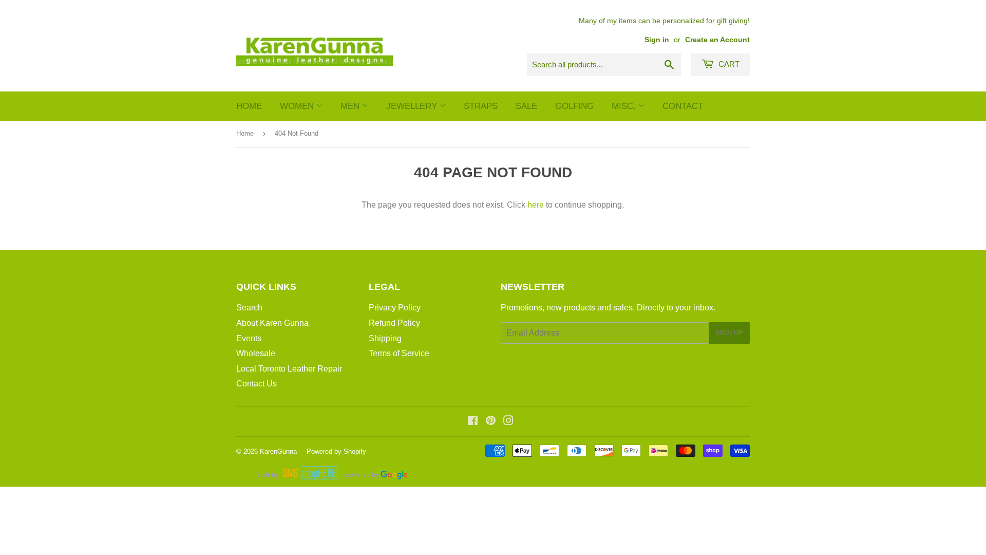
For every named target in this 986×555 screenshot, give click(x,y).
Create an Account (717, 40)
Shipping (385, 338)
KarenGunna (278, 451)
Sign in (656, 40)
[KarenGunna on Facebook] (472, 421)
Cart (728, 64)
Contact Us (256, 383)
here (535, 204)
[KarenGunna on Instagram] (508, 421)
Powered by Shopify (336, 451)
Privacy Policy (395, 307)
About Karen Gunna (272, 323)
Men (351, 106)
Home (249, 106)
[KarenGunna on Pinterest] (490, 421)
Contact (682, 106)
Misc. (625, 106)
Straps (481, 106)
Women (298, 106)
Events (248, 338)
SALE (526, 106)
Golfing (574, 106)
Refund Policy (394, 323)
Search (249, 307)
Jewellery (413, 106)
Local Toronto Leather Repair (289, 368)
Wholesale (255, 353)
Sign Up (729, 333)
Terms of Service (399, 353)
